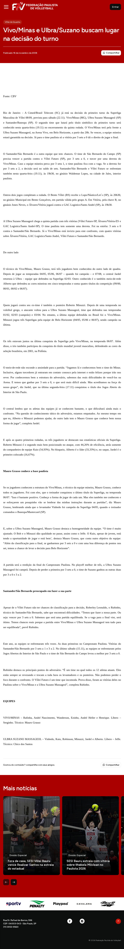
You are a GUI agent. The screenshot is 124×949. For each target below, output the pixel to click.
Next (14, 882)
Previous (6, 882)
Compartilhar (112, 53)
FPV (35, 6)
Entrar (115, 6)
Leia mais (31, 835)
